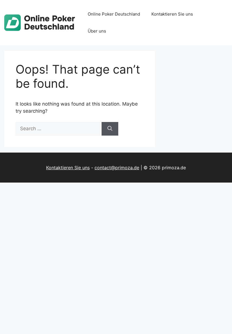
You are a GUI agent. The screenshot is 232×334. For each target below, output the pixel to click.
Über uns (97, 31)
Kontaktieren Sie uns (172, 14)
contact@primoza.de (116, 167)
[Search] (110, 129)
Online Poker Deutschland (114, 14)
